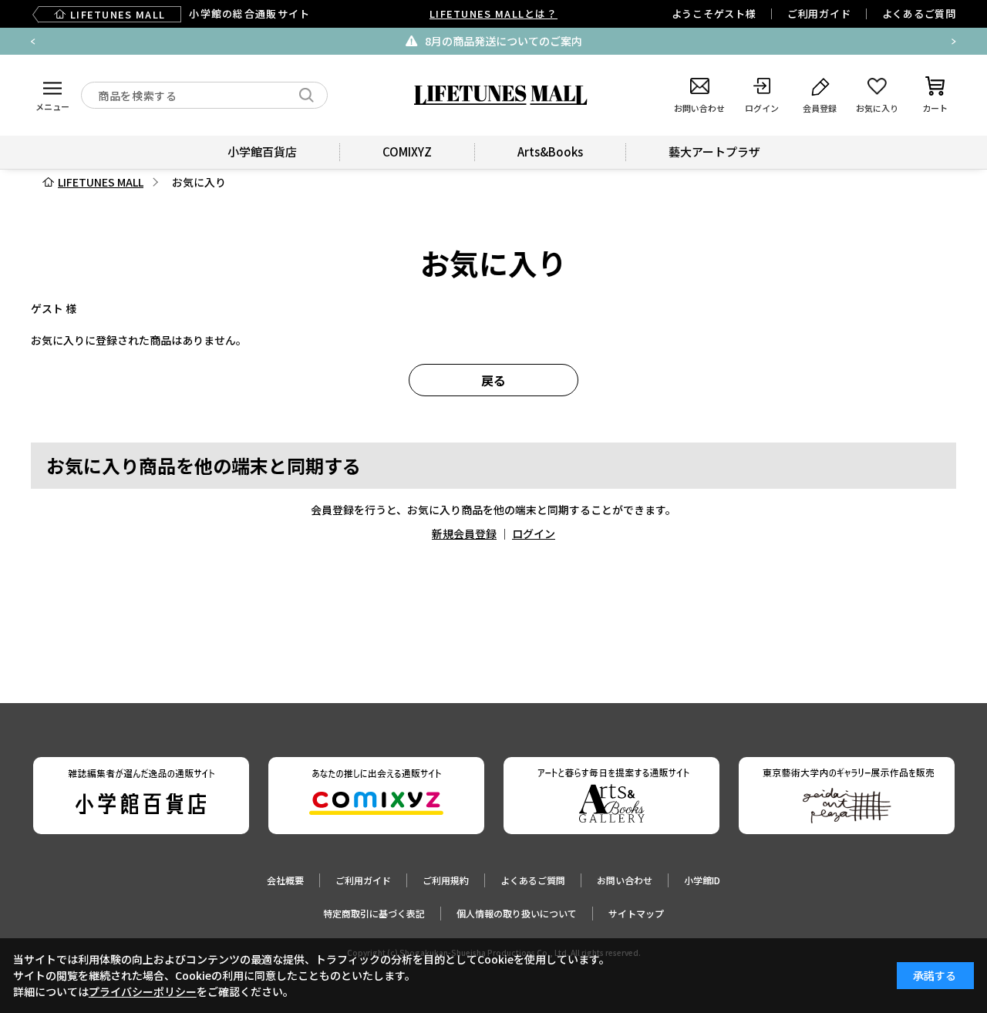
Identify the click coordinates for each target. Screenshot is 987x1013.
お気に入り (199, 182)
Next (954, 42)
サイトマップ (636, 913)
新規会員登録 (464, 533)
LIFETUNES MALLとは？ (493, 13)
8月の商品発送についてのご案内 (503, 41)
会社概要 (285, 880)
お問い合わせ (624, 880)
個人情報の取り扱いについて (516, 913)
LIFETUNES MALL (100, 182)
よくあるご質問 (919, 13)
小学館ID (702, 880)
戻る (493, 380)
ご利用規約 (446, 880)
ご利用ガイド (819, 13)
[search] (306, 95)
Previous (33, 42)
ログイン (533, 533)
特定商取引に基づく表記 (374, 913)
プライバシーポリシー (143, 991)
